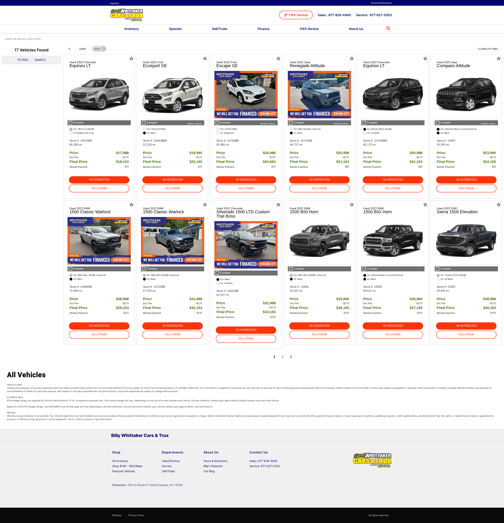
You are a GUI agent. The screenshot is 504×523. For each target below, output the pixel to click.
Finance (263, 29)
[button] (296, 15)
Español (114, 3)
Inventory (131, 29)
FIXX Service (309, 29)
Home (8, 38)
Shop (116, 452)
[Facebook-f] (378, 435)
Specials (175, 29)
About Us (356, 29)
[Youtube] (388, 435)
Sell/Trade (219, 29)
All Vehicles (19, 38)
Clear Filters (488, 48)
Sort (83, 48)
